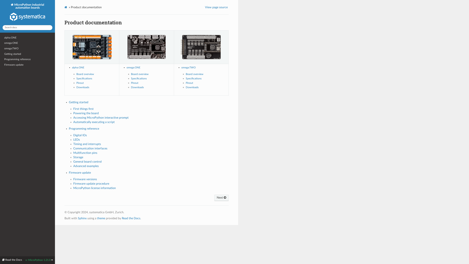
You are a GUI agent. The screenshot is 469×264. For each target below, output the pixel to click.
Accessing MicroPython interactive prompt (101, 117)
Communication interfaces (90, 148)
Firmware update (13, 64)
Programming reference (17, 59)
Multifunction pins (85, 152)
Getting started (12, 54)
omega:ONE (11, 43)
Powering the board (86, 113)
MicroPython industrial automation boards (29, 6)
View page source (216, 7)
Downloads (82, 87)
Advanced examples (86, 166)
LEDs (76, 139)
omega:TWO (11, 48)
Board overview (85, 74)
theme (101, 218)
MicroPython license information (94, 188)
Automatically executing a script (94, 122)
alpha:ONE (10, 37)
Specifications (84, 78)
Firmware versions (85, 179)
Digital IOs (80, 135)
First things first (83, 108)
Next (220, 197)
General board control (87, 161)
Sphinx (82, 218)
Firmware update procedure (91, 183)
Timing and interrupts (87, 144)
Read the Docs (131, 218)
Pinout (80, 83)
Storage (78, 157)
